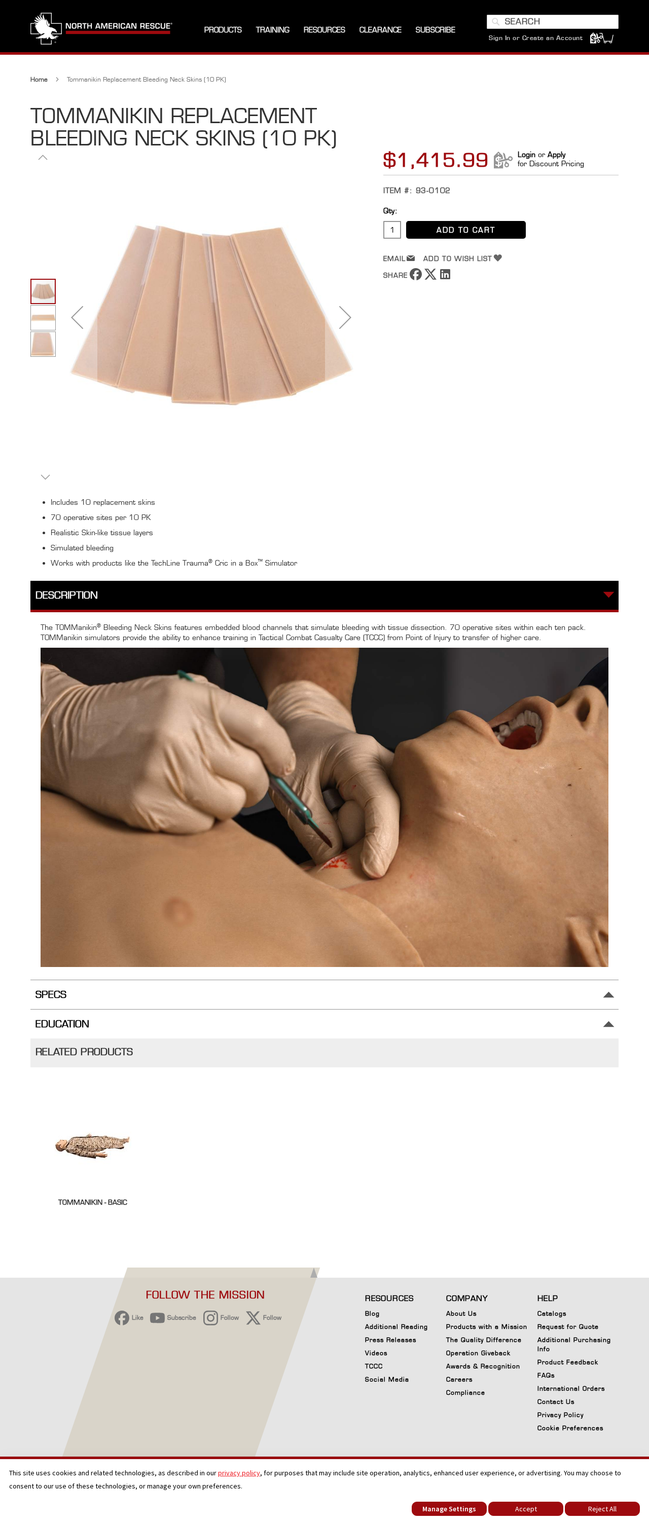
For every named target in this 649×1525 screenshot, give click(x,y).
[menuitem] (223, 30)
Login (526, 154)
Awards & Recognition (483, 1366)
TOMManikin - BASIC (92, 1202)
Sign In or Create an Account (536, 38)
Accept (526, 1508)
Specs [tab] (50, 994)
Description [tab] (66, 595)
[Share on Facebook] (416, 277)
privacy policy (239, 1472)
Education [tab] (62, 1024)
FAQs (546, 1375)
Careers (459, 1379)
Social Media (387, 1379)
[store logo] (101, 30)
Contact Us (555, 1401)
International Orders (571, 1388)
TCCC (374, 1366)
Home (39, 79)
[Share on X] (430, 277)
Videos (376, 1353)
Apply (556, 154)
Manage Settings (449, 1508)
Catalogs (551, 1313)
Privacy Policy (560, 1415)
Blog (372, 1313)
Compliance (465, 1392)
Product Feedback (567, 1362)
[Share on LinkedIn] (445, 277)
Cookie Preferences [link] (570, 1428)
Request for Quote (568, 1326)
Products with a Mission (486, 1326)
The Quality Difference (484, 1340)
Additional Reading (396, 1326)
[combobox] (553, 22)
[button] (77, 317)
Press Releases (390, 1340)
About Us (461, 1313)
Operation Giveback (478, 1353)
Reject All (602, 1508)
